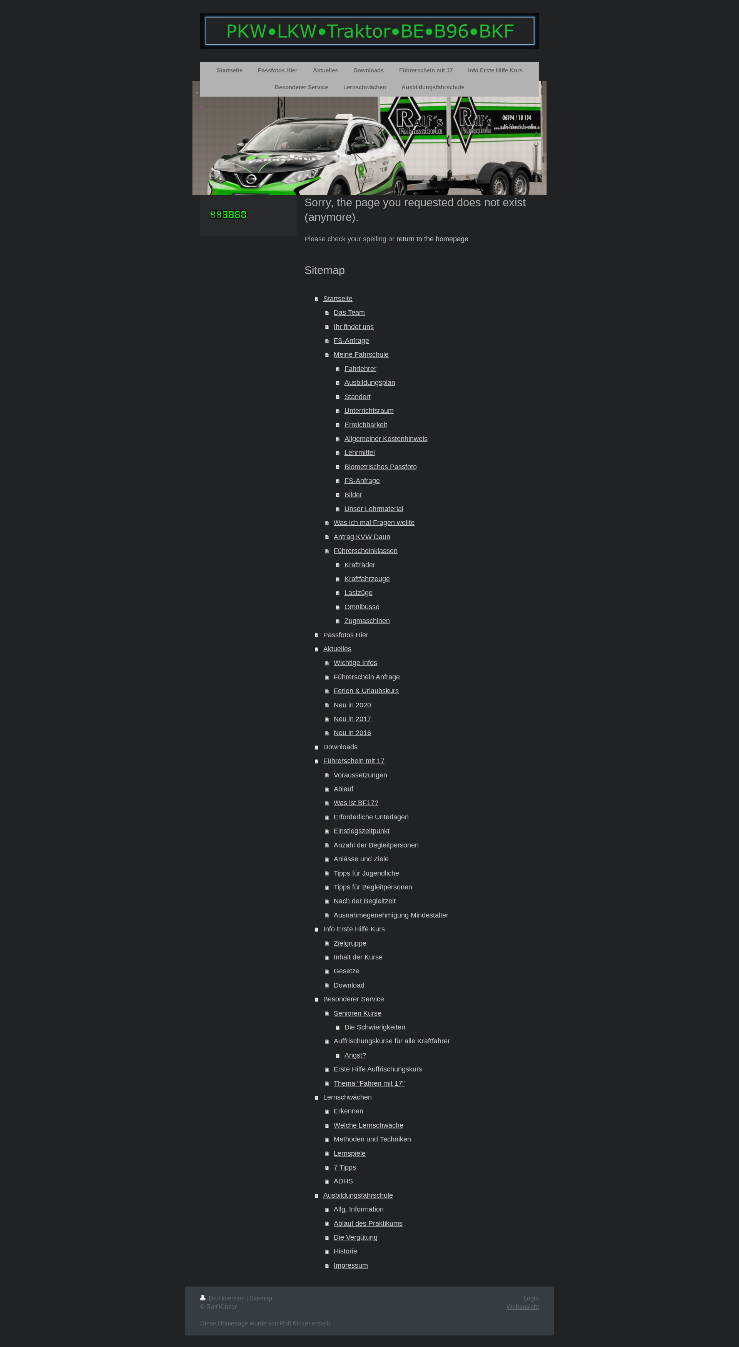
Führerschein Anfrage (367, 677)
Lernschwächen (347, 1097)
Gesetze (346, 971)
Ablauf (343, 789)
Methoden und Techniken (372, 1139)
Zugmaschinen (367, 621)
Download (349, 985)
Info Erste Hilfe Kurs (354, 929)
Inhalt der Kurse (358, 957)
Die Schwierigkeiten (374, 1027)
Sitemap (260, 1298)
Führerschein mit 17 (354, 761)
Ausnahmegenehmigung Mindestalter (391, 915)
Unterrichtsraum (369, 410)
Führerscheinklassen (366, 551)
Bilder (353, 495)
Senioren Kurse (357, 1013)
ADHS (343, 1181)
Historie (345, 1251)
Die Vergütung (356, 1237)
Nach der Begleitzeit (365, 901)
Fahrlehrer (360, 369)
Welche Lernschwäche (368, 1125)
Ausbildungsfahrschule (358, 1195)
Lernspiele (350, 1153)
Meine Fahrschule (361, 354)
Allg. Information (359, 1209)
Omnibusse (362, 607)
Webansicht (523, 1307)
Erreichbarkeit (365, 425)
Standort (357, 397)
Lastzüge (358, 593)
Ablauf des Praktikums (368, 1223)
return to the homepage (432, 239)
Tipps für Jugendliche (366, 873)
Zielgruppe (350, 943)
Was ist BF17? (356, 803)
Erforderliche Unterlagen (371, 817)
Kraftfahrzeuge (367, 579)
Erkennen (348, 1111)
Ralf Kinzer (295, 1323)
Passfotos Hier (345, 635)
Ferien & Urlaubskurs (366, 691)
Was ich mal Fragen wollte (374, 522)
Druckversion (226, 1298)
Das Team (349, 312)
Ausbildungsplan (369, 382)
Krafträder (359, 565)
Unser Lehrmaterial (373, 509)
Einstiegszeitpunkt (362, 831)
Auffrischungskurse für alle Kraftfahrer (392, 1041)
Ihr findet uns (354, 327)
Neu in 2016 (352, 733)
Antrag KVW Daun (362, 537)
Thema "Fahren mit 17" (369, 1083)
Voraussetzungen (360, 775)
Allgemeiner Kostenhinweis (386, 439)
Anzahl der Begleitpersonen (376, 845)
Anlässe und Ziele (361, 859)
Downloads (340, 747)
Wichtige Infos (355, 663)
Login (531, 1298)
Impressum (351, 1265)
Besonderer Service (353, 999)
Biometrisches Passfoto (380, 467)
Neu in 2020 (352, 705)
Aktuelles (337, 649)
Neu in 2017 (352, 719)
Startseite (338, 298)
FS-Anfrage (351, 340)
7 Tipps (345, 1167)
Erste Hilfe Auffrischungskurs (378, 1069)
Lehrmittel (359, 452)
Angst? (355, 1055)
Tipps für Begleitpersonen (373, 887)
